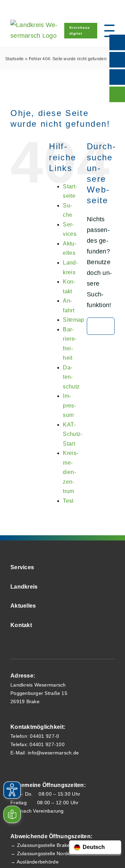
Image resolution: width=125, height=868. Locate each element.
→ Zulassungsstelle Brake (40, 845)
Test (68, 501)
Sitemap (73, 320)
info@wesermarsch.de (53, 752)
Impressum (69, 405)
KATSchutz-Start (72, 434)
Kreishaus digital (79, 30)
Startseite (14, 58)
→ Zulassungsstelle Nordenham (47, 853)
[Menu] (109, 31)
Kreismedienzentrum (70, 472)
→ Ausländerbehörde (34, 862)
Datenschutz (71, 377)
